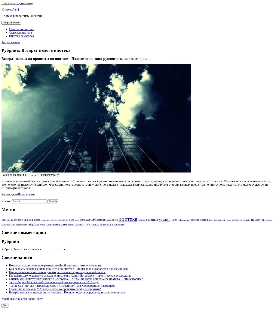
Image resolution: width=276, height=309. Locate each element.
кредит (164, 219)
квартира (152, 219)
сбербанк (33, 224)
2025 (4, 220)
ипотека (127, 219)
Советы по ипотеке (21, 29)
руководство (21, 225)
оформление (184, 220)
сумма (103, 224)
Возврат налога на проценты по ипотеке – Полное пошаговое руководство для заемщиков (67, 292)
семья (55, 224)
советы (71, 225)
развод (269, 220)
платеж (204, 219)
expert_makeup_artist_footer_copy (22, 298)
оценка (195, 219)
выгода (28, 219)
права (228, 220)
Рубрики (7, 249)
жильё (90, 219)
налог (174, 219)
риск (13, 224)
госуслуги (45, 220)
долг (71, 219)
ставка (95, 224)
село (48, 224)
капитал (141, 220)
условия (111, 224)
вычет (37, 219)
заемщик (100, 219)
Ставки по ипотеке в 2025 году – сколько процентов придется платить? (55, 289)
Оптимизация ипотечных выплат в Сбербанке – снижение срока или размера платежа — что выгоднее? (76, 278)
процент (246, 220)
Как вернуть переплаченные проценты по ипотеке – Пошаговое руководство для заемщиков (68, 268)
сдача (42, 225)
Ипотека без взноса (21, 36)
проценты (258, 219)
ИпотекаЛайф (10, 9)
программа (237, 220)
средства (79, 224)
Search (53, 201)
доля (77, 220)
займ (109, 220)
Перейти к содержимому (17, 3)
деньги (54, 220)
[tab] (11, 23)
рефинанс (6, 225)
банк (10, 219)
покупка (213, 220)
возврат (18, 219)
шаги (121, 224)
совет (63, 224)
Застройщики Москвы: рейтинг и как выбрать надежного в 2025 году (54, 282)
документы (63, 220)
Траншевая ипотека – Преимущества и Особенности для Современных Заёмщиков (62, 285)
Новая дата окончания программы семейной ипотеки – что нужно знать (55, 265)
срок (87, 224)
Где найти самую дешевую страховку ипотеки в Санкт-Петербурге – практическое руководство (70, 275)
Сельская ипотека (20, 32)
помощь (221, 220)
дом (82, 219)
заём (115, 219)
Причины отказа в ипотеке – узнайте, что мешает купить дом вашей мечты (57, 272)
